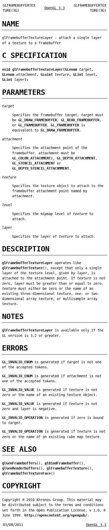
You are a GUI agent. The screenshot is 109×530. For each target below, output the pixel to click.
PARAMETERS (23, 92)
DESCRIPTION (25, 249)
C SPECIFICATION (34, 55)
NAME (10, 24)
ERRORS (15, 348)
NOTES (13, 316)
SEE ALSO (19, 449)
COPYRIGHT (21, 485)
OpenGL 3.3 (54, 8)
